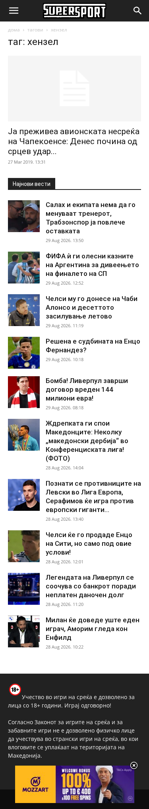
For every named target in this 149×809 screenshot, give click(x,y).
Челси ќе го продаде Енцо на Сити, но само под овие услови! (89, 543)
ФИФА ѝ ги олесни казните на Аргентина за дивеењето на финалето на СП (92, 264)
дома (14, 29)
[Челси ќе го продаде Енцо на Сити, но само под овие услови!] (24, 546)
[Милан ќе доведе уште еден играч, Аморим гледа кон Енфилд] (24, 631)
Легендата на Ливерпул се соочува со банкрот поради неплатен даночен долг (91, 586)
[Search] (138, 10)
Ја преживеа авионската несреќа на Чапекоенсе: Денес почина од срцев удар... (73, 141)
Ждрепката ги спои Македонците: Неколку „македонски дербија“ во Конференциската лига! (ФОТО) (87, 440)
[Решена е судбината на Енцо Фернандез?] (24, 353)
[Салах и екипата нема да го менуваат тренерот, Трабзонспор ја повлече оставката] (24, 216)
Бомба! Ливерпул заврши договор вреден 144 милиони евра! (87, 389)
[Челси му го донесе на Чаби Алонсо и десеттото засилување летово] (24, 310)
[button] (13, 10)
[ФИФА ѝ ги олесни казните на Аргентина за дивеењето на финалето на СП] (24, 267)
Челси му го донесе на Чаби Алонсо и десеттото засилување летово (91, 307)
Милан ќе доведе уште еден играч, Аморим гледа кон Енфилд (92, 628)
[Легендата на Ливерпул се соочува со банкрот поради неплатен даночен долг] (24, 589)
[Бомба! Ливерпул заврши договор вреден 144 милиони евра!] (24, 392)
